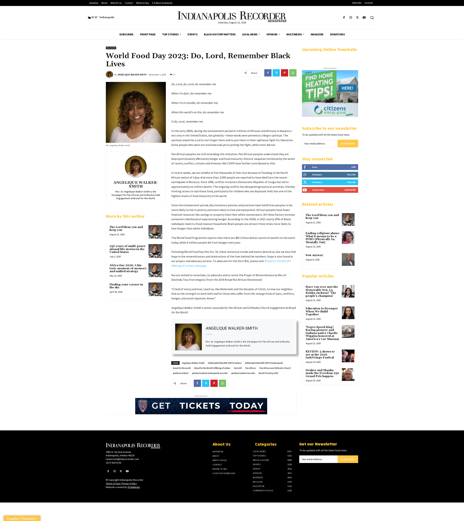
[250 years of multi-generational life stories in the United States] (155, 251)
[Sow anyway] (348, 259)
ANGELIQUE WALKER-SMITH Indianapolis (264, 363)
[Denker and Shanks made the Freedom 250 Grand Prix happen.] (348, 374)
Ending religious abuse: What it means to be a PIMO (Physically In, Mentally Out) (323, 238)
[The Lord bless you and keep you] (155, 232)
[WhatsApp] (293, 72)
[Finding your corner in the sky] (155, 289)
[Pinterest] (284, 72)
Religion (111, 48)
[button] (372, 17)
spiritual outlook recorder (243, 373)
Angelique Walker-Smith (193, 363)
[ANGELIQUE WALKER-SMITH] (110, 74)
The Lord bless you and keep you (126, 228)
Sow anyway (314, 255)
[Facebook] (343, 17)
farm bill (237, 368)
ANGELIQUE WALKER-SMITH (132, 74)
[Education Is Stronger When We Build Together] (348, 312)
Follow (351, 174)
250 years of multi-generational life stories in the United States (128, 249)
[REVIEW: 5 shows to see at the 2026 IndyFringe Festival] (348, 356)
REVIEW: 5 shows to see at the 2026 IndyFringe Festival (320, 354)
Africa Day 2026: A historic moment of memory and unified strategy (128, 268)
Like (353, 167)
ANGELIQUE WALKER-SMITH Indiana (224, 363)
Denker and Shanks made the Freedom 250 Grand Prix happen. (322, 373)
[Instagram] (350, 17)
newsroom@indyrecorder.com (122, 459)
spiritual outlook (180, 373)
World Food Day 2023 (268, 373)
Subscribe (348, 143)
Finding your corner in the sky (126, 286)
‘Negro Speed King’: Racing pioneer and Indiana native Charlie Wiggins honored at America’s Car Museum (322, 333)
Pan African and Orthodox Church (275, 368)
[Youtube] (364, 17)
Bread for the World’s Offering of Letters (212, 368)
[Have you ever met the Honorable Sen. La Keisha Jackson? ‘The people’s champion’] (348, 291)
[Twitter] (357, 17)
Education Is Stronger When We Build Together (322, 311)
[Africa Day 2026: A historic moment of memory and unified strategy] (155, 270)
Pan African (250, 368)
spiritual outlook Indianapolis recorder (209, 373)
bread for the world (181, 368)
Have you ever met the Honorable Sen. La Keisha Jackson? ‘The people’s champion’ (322, 291)
